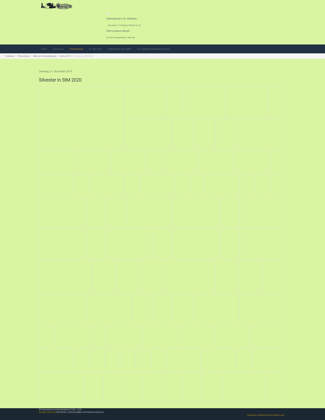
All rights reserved (47, 412)
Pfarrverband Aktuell (117, 30)
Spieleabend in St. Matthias (121, 18)
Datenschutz (264, 415)
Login (281, 415)
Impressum (252, 415)
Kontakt (274, 415)
